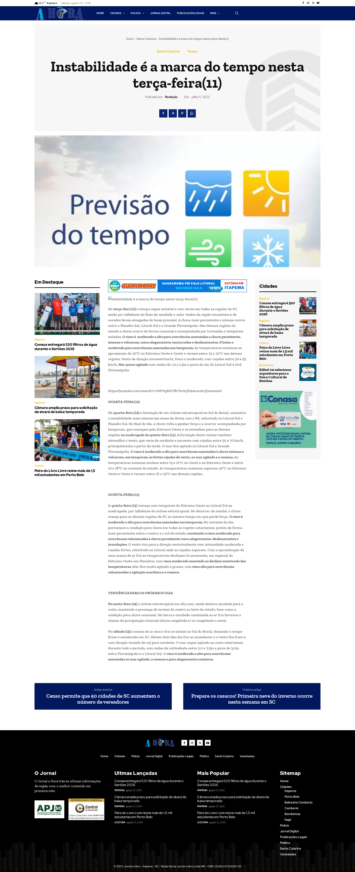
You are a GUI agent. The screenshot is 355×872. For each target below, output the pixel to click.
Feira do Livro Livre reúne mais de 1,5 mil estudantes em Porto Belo (65, 472)
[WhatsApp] (192, 113)
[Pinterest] (182, 113)
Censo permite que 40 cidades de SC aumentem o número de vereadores (103, 699)
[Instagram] (308, 3)
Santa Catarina (146, 39)
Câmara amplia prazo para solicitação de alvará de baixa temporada (66, 409)
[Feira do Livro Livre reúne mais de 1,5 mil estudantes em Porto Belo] (67, 440)
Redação (171, 97)
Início (130, 39)
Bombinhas (266, 365)
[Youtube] (318, 3)
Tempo (192, 51)
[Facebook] (303, 3)
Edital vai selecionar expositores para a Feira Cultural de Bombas (275, 375)
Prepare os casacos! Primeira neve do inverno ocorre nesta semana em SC (251, 699)
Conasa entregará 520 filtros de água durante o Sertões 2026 (66, 346)
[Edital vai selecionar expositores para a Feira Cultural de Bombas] (307, 372)
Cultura (39, 465)
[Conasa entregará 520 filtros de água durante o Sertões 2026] (67, 314)
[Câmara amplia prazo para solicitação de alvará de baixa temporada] (67, 377)
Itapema (40, 339)
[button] (237, 13)
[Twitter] (313, 3)
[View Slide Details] (177, 285)
